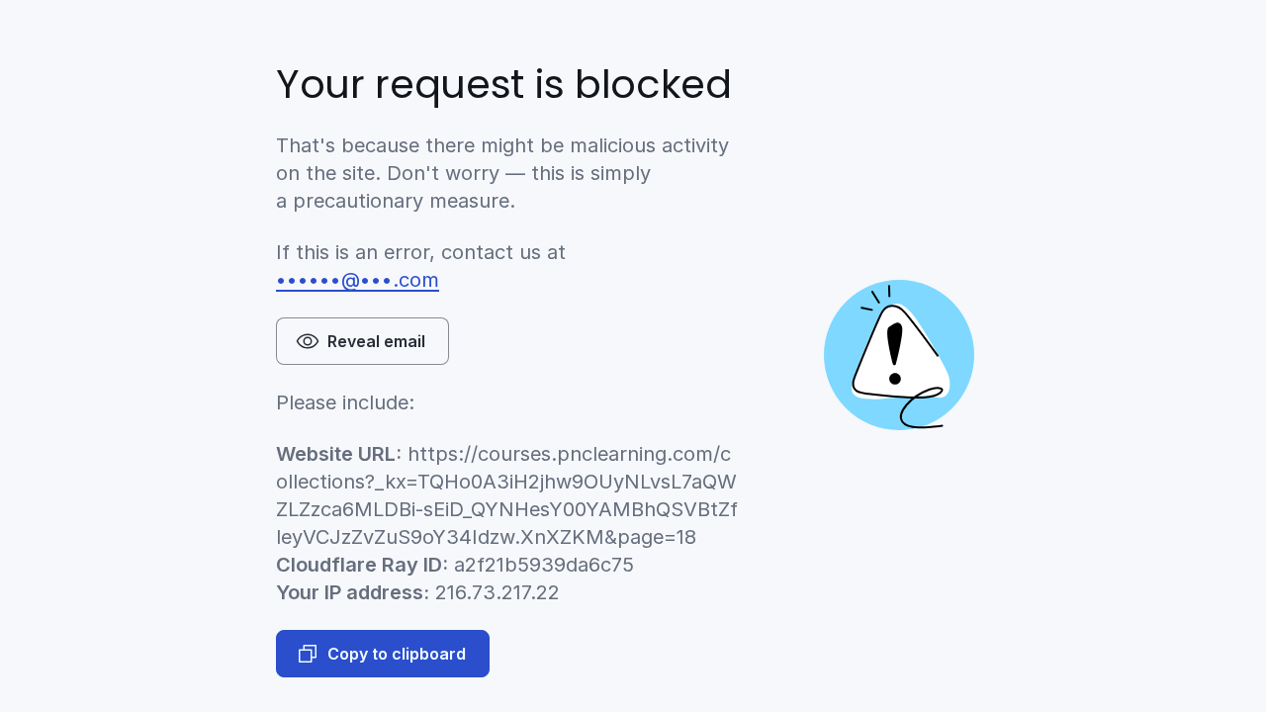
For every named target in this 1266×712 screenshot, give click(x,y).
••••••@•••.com (357, 280)
